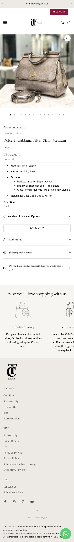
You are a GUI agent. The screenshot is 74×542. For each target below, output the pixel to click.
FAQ (5, 446)
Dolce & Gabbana (12, 133)
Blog (5, 412)
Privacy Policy (11, 458)
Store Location (11, 418)
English (35, 510)
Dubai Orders (11, 441)
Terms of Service (12, 452)
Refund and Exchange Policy (19, 464)
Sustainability (10, 401)
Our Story (9, 395)
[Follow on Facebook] (5, 501)
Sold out (37, 228)
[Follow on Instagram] (14, 501)
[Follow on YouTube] (32, 501)
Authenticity (10, 435)
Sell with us (9, 486)
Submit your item (13, 492)
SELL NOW (59, 11)
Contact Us (9, 407)
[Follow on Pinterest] (23, 501)
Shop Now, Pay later (15, 469)
